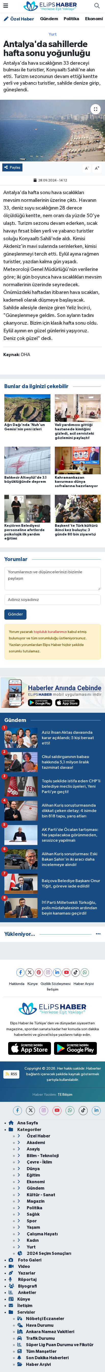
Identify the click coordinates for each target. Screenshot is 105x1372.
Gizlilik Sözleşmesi (56, 984)
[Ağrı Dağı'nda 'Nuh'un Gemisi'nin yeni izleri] (27, 408)
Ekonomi (94, 19)
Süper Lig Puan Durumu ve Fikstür (60, 1345)
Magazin (35, 1201)
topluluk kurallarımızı (51, 632)
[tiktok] (83, 1110)
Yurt (53, 34)
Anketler (26, 1292)
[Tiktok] (75, 972)
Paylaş (15, 167)
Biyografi (27, 1286)
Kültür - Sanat (40, 1195)
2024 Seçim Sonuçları (48, 1253)
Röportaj (26, 1279)
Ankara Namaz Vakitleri (50, 1332)
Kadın (32, 1240)
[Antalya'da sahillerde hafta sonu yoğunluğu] (52, 130)
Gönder (15, 614)
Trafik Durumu (40, 1338)
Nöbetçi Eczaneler (45, 1318)
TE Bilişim (65, 1094)
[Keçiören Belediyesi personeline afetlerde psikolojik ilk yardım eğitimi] (27, 509)
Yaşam (33, 1227)
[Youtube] (66, 972)
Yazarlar (26, 1273)
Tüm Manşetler (41, 1351)
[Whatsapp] (85, 972)
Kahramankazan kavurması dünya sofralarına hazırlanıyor (76, 482)
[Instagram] (48, 972)
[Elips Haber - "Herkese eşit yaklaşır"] (50, 6)
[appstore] (30, 1049)
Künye (33, 984)
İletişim (52, 989)
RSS (13, 1074)
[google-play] (75, 1049)
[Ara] (97, 6)
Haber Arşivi (84, 984)
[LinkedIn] (57, 972)
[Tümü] (98, 934)
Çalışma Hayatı (42, 1234)
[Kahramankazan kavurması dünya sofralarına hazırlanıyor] (78, 460)
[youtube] (56, 1110)
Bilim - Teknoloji (42, 1156)
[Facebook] (20, 972)
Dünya (33, 1169)
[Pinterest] (39, 972)
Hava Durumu (40, 1325)
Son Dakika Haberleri (47, 1358)
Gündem (49, 19)
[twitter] (30, 1110)
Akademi (35, 1142)
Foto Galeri (29, 1260)
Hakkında (16, 984)
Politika (71, 19)
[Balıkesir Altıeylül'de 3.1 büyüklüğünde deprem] (27, 460)
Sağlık (33, 1214)
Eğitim (33, 1175)
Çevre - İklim (39, 1162)
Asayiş (33, 1149)
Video (23, 1266)
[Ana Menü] (5, 6)
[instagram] (43, 1110)
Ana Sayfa (27, 1123)
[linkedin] (96, 1110)
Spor (31, 1221)
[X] (29, 972)
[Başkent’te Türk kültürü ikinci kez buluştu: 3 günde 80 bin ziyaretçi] (78, 509)
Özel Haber (21, 19)
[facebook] (17, 1110)
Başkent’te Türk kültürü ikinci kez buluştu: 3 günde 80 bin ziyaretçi (76, 530)
